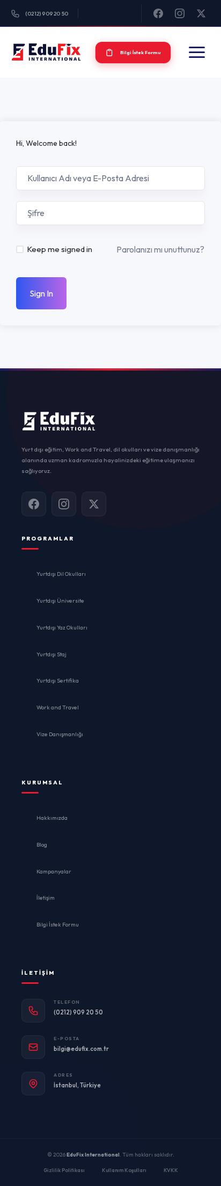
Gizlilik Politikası (64, 1170)
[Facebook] (158, 13)
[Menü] (196, 52)
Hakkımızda (52, 817)
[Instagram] (180, 13)
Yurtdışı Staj (51, 654)
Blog (41, 844)
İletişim (45, 897)
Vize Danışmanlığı (59, 734)
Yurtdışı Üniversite (60, 600)
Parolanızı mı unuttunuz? (160, 249)
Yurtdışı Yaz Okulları (61, 627)
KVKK (171, 1170)
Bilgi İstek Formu (57, 924)
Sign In (41, 293)
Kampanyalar (53, 871)
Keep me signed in (59, 249)
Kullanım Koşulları (124, 1170)
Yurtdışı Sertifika (57, 680)
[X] (201, 13)
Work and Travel (57, 707)
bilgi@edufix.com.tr (81, 1048)
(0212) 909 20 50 (46, 13)
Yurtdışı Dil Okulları (61, 573)
